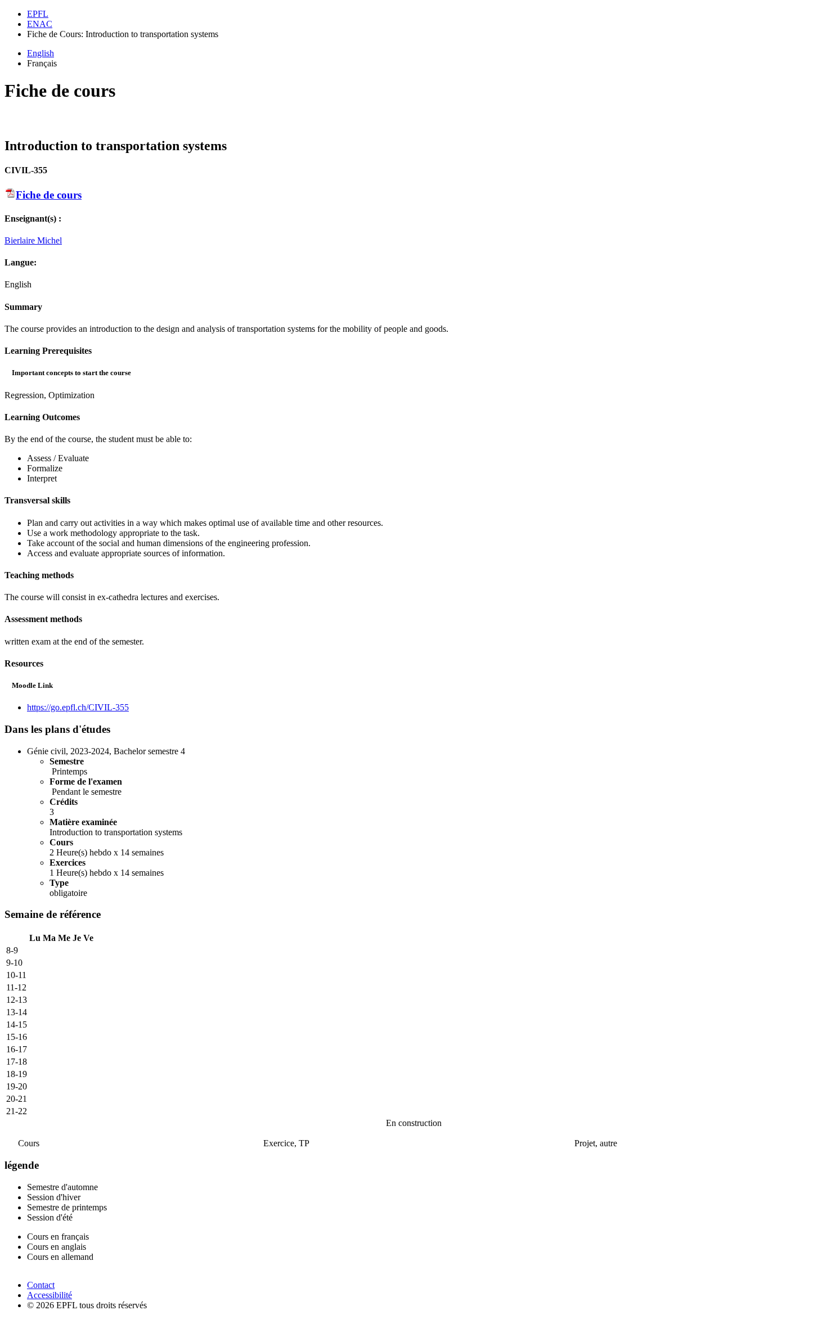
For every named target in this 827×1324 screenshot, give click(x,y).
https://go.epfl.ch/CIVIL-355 (78, 707)
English (40, 53)
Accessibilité (49, 1295)
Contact (41, 1285)
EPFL (37, 14)
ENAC (39, 24)
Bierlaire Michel (33, 240)
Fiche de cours (49, 195)
